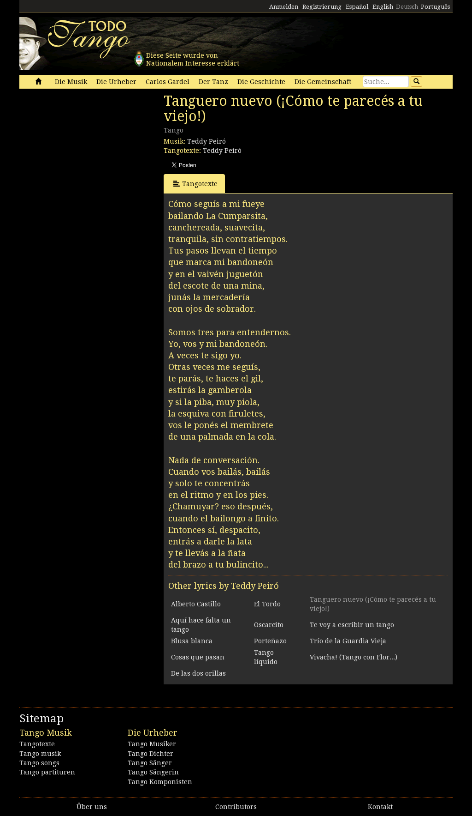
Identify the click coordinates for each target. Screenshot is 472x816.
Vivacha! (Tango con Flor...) (353, 657)
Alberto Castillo (196, 604)
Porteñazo (270, 641)
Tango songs (39, 763)
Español (357, 6)
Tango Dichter (150, 753)
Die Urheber (116, 81)
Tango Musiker (152, 744)
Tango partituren (47, 772)
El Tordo (267, 604)
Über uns (92, 806)
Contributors (236, 806)
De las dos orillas (198, 673)
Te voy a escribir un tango (352, 625)
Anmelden (283, 6)
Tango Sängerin (153, 772)
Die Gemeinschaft (323, 81)
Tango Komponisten (160, 782)
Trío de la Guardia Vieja (348, 641)
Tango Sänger (150, 763)
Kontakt (380, 806)
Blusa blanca (191, 641)
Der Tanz (213, 81)
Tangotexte (200, 183)
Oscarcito (268, 625)
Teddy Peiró (206, 141)
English (382, 6)
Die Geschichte (261, 81)
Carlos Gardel (167, 81)
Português (435, 6)
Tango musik (40, 753)
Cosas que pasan (197, 657)
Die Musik (71, 81)
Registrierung (322, 6)
